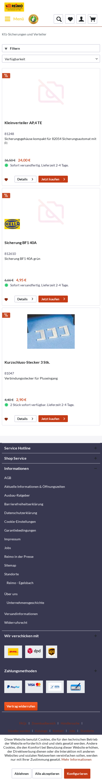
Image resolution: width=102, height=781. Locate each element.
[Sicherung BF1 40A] (51, 212)
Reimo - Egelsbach (20, 583)
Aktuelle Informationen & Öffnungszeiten (34, 486)
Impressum (12, 539)
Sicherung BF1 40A (21, 242)
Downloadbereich (44, 723)
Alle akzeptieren (47, 774)
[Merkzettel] (69, 19)
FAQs (23, 723)
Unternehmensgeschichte (25, 603)
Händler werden (19, 731)
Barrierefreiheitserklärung (23, 504)
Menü (18, 18)
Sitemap (10, 565)
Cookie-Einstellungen (20, 521)
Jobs (7, 548)
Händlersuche (70, 723)
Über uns (11, 594)
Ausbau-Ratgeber (17, 495)
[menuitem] (14, 19)
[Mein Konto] (81, 19)
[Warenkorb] (92, 19)
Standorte (11, 574)
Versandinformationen (21, 614)
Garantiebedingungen (20, 530)
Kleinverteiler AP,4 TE (23, 122)
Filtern (14, 48)
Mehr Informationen (76, 759)
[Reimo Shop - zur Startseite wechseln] (14, 7)
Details (22, 179)
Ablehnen (21, 774)
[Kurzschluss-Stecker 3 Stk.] (51, 331)
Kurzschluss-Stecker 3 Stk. (27, 362)
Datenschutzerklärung (20, 513)
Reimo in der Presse (18, 556)
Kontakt (58, 731)
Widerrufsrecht (15, 622)
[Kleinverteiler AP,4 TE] (51, 92)
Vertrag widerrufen (21, 706)
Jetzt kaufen (50, 179)
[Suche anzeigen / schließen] (58, 19)
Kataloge (41, 731)
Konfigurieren (77, 774)
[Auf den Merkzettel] (7, 179)
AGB (7, 478)
